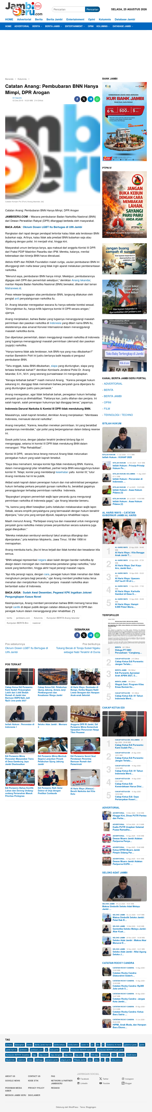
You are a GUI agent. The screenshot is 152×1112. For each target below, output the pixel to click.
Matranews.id (13, 288)
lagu (34, 1054)
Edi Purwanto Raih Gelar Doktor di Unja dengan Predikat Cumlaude (50, 790)
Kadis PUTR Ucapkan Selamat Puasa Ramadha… (128, 828)
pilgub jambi (66, 1059)
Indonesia (55, 323)
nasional (36, 622)
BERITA (108, 390)
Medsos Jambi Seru (15, 1095)
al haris (9, 1044)
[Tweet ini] (84, 99)
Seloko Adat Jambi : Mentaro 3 (52, 725)
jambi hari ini (11, 1049)
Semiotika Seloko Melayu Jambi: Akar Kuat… (129, 930)
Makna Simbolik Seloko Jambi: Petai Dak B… (128, 918)
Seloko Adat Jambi (114, 872)
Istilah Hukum (111, 423)
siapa (54, 366)
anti (17, 298)
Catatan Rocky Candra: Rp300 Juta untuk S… (128, 987)
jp (46, 1049)
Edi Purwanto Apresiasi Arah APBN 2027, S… (127, 674)
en (92, 1044)
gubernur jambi (130, 1044)
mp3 (114, 1054)
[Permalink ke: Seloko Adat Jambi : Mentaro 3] (53, 714)
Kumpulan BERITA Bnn (17, 622)
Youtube (106, 1083)
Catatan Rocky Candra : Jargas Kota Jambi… (129, 1000)
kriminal (65, 1049)
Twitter (105, 1078)
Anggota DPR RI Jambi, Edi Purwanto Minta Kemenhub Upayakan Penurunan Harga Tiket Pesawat (85, 728)
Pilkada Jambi (80, 1059)
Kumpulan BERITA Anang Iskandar (63, 617)
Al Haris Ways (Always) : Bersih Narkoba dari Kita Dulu (83, 791)
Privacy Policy (36, 1087)
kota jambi (54, 1049)
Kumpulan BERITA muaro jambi (110, 1049)
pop (90, 1059)
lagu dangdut (56, 1054)
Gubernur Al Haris (114, 1044)
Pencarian (92, 9)
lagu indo (68, 1054)
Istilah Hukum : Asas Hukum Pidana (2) (127, 502)
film (98, 1044)
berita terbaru (59, 1044)
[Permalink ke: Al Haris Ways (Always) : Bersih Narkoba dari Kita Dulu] (85, 777)
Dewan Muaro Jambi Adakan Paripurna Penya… (127, 839)
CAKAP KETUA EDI (113, 707)
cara (46, 574)
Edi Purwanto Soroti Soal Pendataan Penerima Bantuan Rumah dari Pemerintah (83, 760)
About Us (10, 1076)
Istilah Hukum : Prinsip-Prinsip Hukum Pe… (128, 467)
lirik (87, 1054)
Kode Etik (33, 1080)
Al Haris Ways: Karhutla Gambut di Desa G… (127, 592)
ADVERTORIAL (113, 383)
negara (42, 560)
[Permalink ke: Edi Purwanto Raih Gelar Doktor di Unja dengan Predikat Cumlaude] (53, 777)
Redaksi (55, 1087)
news (30, 1059)
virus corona (117, 1059)
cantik (16, 607)
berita (9, 617)
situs (97, 1059)
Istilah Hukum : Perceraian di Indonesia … (127, 480)
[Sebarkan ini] (77, 99)
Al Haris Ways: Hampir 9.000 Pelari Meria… (126, 605)
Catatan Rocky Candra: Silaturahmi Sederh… (125, 974)
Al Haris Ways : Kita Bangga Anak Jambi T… (129, 553)
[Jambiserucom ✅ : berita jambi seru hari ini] (23, 9)
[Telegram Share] (91, 99)
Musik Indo (10, 1059)
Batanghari (19, 1044)
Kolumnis (38, 617)
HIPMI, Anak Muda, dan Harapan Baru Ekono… (129, 1026)
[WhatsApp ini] (97, 99)
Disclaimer (34, 1095)
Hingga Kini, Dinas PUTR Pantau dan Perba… (130, 817)
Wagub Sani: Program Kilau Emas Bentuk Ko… (129, 685)
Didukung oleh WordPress (67, 1107)
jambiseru (24, 1049)
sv (102, 1059)
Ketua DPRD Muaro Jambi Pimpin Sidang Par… (126, 851)
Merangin (105, 1054)
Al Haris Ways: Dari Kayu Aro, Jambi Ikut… (128, 566)
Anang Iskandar (81, 280)
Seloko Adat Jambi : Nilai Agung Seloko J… (129, 953)
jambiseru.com (23, 617)
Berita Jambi (120, 670)
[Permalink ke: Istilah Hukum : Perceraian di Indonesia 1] (20, 714)
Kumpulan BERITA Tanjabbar (18, 1054)
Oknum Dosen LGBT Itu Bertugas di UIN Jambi (52, 227)
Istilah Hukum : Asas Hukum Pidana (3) (127, 491)
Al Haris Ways (121, 547)
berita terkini (73, 1044)
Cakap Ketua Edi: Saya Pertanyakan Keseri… (127, 798)
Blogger (128, 1083)
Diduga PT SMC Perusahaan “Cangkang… (128, 651)
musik (121, 1054)
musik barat (131, 1054)
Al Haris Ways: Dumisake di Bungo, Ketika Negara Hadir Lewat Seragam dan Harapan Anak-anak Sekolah (85, 691)
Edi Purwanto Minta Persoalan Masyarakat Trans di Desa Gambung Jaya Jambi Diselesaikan (19, 760)
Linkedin (84, 1083)
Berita (118, 647)
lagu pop (78, 1054)
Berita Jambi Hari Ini (43, 1044)
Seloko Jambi (108, 904)
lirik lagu (94, 1054)
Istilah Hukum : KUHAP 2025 (117, 457)
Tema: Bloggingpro (88, 1107)
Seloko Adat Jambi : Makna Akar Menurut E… (129, 941)
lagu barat (43, 1054)
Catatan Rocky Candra (118, 963)
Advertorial (111, 807)
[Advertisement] (76, 52)
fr (103, 1044)
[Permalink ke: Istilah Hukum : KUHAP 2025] (124, 439)
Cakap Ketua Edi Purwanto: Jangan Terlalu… (129, 662)
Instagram (129, 1078)
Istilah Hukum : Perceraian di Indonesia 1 (19, 725)
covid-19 (84, 1044)
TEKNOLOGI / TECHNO (118, 415)
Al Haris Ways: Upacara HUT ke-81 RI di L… (127, 579)
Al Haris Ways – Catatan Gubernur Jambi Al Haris (119, 514)
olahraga (39, 1059)
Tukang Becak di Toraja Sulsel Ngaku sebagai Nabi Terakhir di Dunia (78, 648)
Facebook (84, 1078)
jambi (142, 1044)
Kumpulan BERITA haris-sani (83, 1049)
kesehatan (62, 472)
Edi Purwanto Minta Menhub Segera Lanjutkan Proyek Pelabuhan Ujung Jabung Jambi (52, 760)
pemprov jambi (52, 1059)
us (108, 1059)
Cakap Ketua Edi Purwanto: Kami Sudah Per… (129, 746)
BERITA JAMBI (113, 396)
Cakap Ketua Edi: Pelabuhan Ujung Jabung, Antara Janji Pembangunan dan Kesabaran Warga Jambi (52, 691)
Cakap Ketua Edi (122, 659)
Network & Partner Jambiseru (61, 1082)
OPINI (107, 402)
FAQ (53, 1076)
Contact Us (34, 1076)
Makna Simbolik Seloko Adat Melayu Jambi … (121, 907)
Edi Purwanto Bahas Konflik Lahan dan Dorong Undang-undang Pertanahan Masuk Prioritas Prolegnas (19, 791)
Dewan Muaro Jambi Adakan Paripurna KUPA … (127, 862)
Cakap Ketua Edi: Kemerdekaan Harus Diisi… (129, 785)
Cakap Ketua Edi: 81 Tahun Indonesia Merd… (129, 697)
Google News (12, 1080)
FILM (107, 408)
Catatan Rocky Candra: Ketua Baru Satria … (128, 1013)
